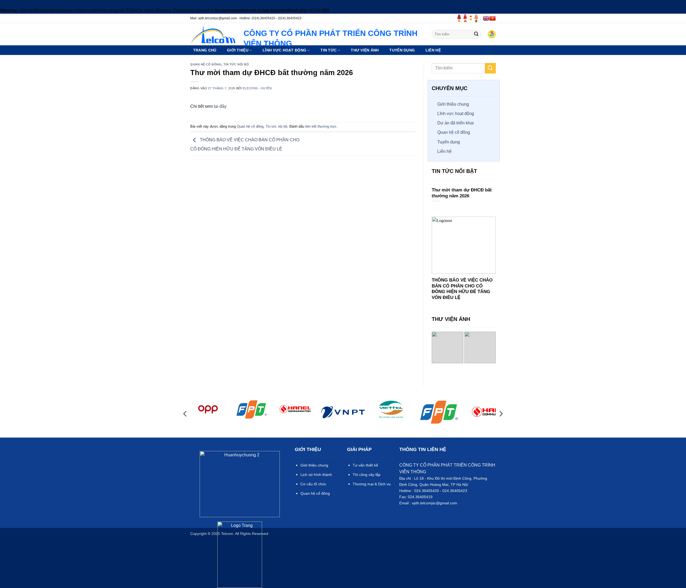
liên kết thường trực (321, 126)
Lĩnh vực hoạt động (455, 113)
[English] (486, 18)
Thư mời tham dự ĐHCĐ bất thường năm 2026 (462, 193)
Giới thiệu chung (453, 104)
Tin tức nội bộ (236, 64)
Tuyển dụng (448, 142)
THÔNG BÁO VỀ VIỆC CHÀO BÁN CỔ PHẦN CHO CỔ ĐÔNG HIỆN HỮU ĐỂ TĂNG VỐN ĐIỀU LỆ (462, 289)
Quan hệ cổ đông (205, 64)
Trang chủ (205, 50)
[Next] (493, 347)
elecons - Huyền (257, 88)
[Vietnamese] (492, 18)
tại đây (220, 106)
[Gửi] (476, 34)
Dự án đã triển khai (455, 123)
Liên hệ (433, 50)
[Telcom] (213, 34)
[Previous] (434, 347)
